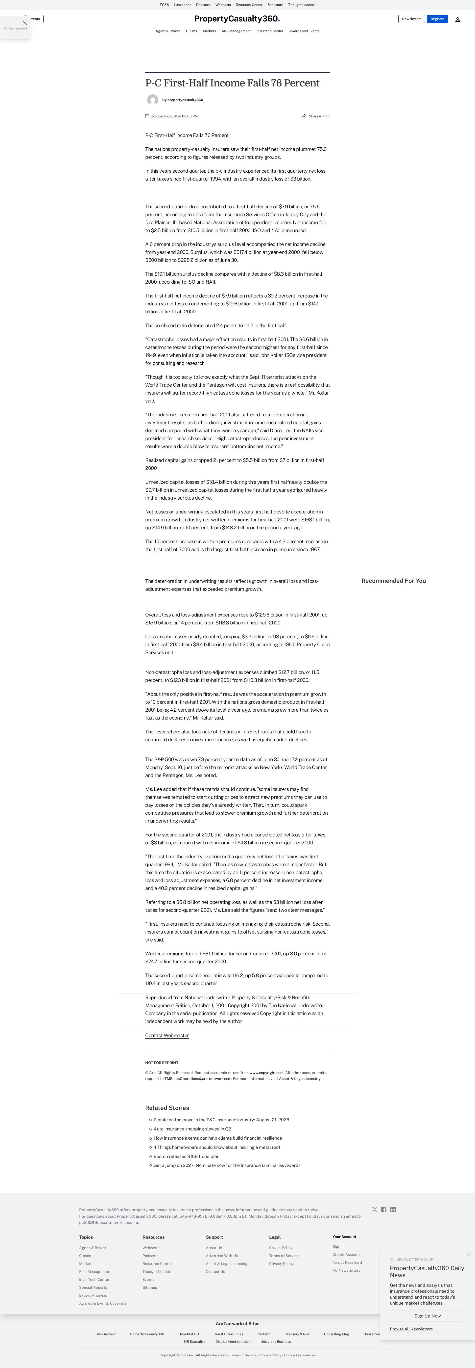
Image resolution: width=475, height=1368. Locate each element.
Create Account (346, 1254)
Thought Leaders (301, 5)
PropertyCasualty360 (147, 1334)
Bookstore (275, 5)
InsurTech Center (94, 1279)
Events (34, 19)
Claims (85, 1256)
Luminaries (182, 5)
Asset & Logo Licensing (226, 1263)
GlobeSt (264, 1334)
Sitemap (149, 1287)
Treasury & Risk (297, 1334)
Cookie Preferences (300, 1355)
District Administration (233, 1341)
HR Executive (195, 1341)
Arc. (192, 1355)
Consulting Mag (336, 1334)
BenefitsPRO (189, 1334)
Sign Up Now (427, 1315)
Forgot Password (347, 1262)
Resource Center (249, 5)
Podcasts (203, 5)
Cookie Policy (280, 1248)
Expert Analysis (93, 1295)
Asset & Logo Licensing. (300, 1078)
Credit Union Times (228, 1334)
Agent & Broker (92, 1248)
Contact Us (215, 1271)
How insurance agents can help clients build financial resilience (218, 1138)
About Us (214, 1248)
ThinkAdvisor (105, 1334)
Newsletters (411, 19)
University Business (276, 1341)
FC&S (164, 5)
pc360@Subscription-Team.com (108, 1222)
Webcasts (223, 5)
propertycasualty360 (185, 100)
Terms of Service (284, 1256)
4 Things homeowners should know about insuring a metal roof (217, 1147)
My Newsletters (346, 1270)
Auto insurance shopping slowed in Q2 (192, 1128)
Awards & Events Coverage (103, 1303)
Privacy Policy (281, 1263)
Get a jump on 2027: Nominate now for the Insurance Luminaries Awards (227, 1165)
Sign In (338, 1246)
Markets (86, 1263)
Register (437, 19)
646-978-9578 (193, 1216)
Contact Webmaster (167, 1035)
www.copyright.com (267, 1073)
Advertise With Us (222, 1256)
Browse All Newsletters (411, 1329)
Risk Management (95, 1271)
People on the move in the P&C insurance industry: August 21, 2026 (221, 1119)
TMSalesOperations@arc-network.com (198, 1078)
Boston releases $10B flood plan (186, 1156)
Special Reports (93, 1287)
